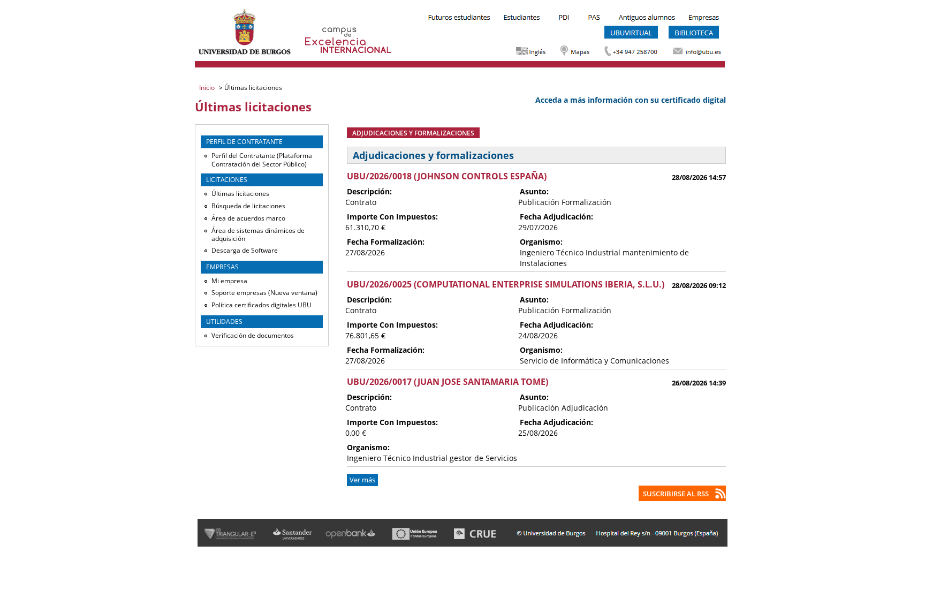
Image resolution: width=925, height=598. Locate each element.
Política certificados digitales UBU (261, 304)
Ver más (362, 480)
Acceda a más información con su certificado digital (630, 100)
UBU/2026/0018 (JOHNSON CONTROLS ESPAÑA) (447, 176)
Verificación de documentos (252, 335)
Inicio (207, 87)
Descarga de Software (244, 250)
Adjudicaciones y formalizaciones (413, 132)
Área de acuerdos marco (248, 218)
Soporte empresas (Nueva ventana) (264, 292)
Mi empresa (229, 280)
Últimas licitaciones (240, 193)
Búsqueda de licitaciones (248, 205)
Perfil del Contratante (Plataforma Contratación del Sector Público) (261, 160)
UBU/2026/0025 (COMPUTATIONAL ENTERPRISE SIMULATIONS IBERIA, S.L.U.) (505, 284)
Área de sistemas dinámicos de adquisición (258, 235)
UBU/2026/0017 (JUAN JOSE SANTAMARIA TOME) (447, 382)
